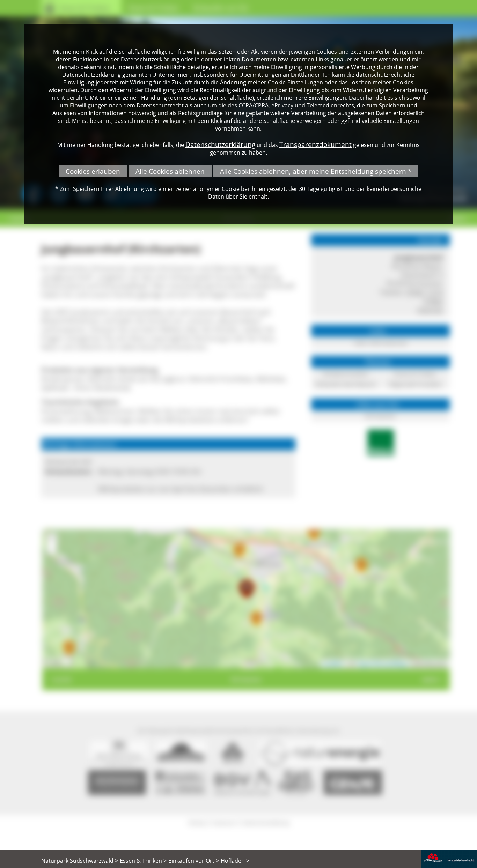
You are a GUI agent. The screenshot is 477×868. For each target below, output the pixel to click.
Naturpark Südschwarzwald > (79, 861)
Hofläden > (235, 861)
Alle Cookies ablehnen (170, 171)
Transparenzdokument (315, 144)
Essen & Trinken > (143, 861)
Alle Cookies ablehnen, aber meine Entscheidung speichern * (315, 171)
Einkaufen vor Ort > (193, 861)
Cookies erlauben (93, 171)
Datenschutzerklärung (220, 144)
